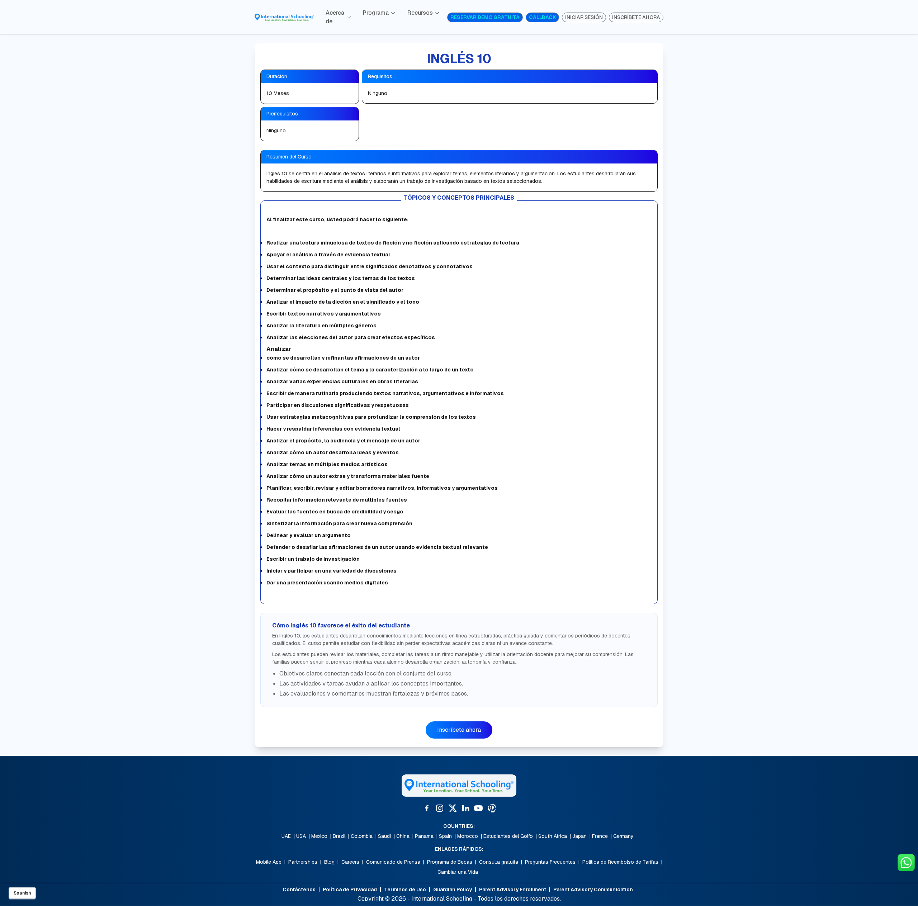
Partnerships (302, 862)
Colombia (362, 836)
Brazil (339, 836)
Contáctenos (299, 889)
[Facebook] (426, 808)
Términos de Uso (405, 889)
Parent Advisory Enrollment (512, 889)
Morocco (467, 836)
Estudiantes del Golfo (508, 836)
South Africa (552, 836)
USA (301, 836)
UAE (286, 836)
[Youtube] (478, 808)
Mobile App (268, 862)
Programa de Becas (449, 862)
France (600, 836)
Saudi (384, 836)
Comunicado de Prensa (393, 862)
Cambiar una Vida (457, 872)
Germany (623, 836)
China (403, 836)
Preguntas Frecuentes (550, 862)
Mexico (319, 836)
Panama (424, 836)
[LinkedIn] (465, 808)
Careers (350, 862)
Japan (579, 836)
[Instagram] (439, 808)
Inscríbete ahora (459, 730)
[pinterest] (491, 808)
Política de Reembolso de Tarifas (620, 862)
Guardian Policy (452, 889)
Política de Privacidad (350, 889)
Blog (329, 862)
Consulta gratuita (498, 862)
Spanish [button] (22, 893)
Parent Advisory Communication (593, 889)
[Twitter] (452, 808)
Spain (445, 836)
